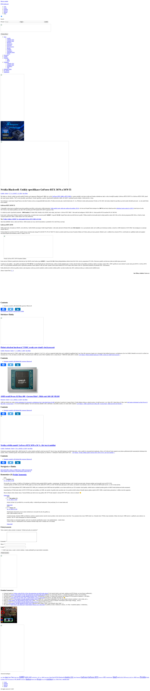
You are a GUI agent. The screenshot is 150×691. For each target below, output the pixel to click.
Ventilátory (9, 51)
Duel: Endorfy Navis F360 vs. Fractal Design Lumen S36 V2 (16, 471)
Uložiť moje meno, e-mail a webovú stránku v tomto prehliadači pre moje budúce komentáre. (25, 550)
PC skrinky (6, 70)
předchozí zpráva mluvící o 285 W (125, 208)
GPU (104, 677)
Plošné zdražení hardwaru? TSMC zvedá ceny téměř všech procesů (28, 347)
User (5, 6)
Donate (5, 12)
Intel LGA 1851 (129, 677)
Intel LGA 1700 (121, 677)
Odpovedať (6, 495)
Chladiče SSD (10, 41)
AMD (21, 677)
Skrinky (9, 48)
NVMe (6, 679)
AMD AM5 (28, 677)
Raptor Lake (34, 679)
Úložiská (9, 49)
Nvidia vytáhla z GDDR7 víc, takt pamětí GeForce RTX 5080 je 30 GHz (22, 219)
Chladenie (6, 62)
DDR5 (75, 677)
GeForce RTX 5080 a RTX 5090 (61, 196)
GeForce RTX (16, 311)
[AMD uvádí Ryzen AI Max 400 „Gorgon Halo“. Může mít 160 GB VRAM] (22, 393)
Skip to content (4, 1)
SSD (8, 59)
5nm (9, 677)
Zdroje (8, 53)
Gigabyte (101, 677)
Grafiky (9, 38)
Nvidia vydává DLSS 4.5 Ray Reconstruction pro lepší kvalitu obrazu (31, 593)
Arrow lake (46, 677)
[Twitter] (11, 309)
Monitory (9, 42)
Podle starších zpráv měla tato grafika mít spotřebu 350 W (65, 208)
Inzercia (6, 10)
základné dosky (66, 679)
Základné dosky (11, 52)
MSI (135, 677)
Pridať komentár (20, 475)
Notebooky (9, 44)
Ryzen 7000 (44, 679)
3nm (4, 677)
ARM (43, 677)
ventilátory (50, 679)
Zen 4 (57, 679)
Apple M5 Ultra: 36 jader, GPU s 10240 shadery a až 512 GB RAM (27, 597)
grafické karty (109, 677)
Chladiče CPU (10, 39)
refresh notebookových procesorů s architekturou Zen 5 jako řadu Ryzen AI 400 (34, 402)
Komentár (3, 541)
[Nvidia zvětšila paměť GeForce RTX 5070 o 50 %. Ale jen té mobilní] (22, 442)
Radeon (28, 679)
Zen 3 (55, 679)
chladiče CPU (68, 677)
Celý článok (99, 354)
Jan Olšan (25, 193)
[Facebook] (4, 309)
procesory (23, 679)
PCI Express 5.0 (11, 679)
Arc (40, 677)
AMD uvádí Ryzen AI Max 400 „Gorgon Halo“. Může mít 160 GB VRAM (30, 396)
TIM (8, 67)
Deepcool (78, 677)
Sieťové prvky (10, 46)
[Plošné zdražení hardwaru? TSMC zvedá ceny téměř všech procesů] (22, 344)
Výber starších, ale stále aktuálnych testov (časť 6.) (26, 599)
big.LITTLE (55, 677)
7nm (12, 677)
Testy (5, 37)
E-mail (3, 547)
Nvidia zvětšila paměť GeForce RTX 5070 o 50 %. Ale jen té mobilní (28, 445)
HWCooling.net (5, 4)
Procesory (9, 45)
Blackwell (5, 311)
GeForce (10, 311)
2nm (1, 677)
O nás (5, 8)
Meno (2, 544)
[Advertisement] (47, 286)
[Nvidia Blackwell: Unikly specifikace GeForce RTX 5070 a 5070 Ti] (35, 185)
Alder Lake (16, 677)
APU (39, 677)
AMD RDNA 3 (34, 677)
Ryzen (39, 679)
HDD (8, 60)
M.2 (133, 677)
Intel (115, 677)
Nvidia (22, 311)
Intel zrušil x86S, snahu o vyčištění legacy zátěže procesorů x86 (16, 470)
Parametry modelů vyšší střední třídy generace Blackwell (18, 361)
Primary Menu (4, 34)
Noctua (138, 677)
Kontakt (6, 9)
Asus (50, 677)
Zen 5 (60, 679)
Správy (7, 193)
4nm (2, 311)
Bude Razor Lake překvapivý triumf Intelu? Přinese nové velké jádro (28, 604)
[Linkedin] (18, 309)
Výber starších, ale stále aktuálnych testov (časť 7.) (26, 596)
